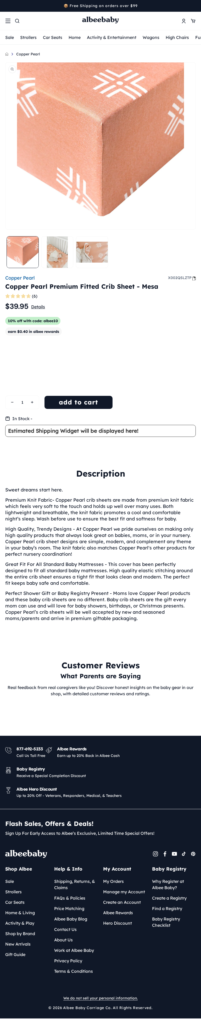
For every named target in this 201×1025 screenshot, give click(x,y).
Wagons (151, 37)
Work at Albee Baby (74, 950)
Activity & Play (19, 923)
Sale (9, 37)
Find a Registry (167, 908)
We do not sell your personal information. (100, 998)
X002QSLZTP (180, 277)
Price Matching (69, 908)
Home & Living (20, 912)
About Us (63, 939)
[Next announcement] (194, 5)
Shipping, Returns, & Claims (74, 884)
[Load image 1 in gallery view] (23, 252)
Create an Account (122, 902)
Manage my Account (124, 891)
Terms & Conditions (73, 971)
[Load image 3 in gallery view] (92, 252)
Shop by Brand (20, 933)
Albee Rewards (118, 912)
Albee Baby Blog (70, 919)
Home (75, 37)
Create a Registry (169, 898)
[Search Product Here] (17, 21)
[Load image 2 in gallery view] (57, 252)
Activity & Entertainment (111, 37)
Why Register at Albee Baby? (168, 884)
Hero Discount (117, 923)
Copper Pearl (28, 54)
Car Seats (52, 37)
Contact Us (65, 929)
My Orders (113, 881)
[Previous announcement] (7, 5)
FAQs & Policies (69, 898)
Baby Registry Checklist (166, 922)
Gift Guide (15, 954)
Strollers (28, 37)
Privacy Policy (68, 960)
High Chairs (177, 37)
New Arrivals (18, 944)
